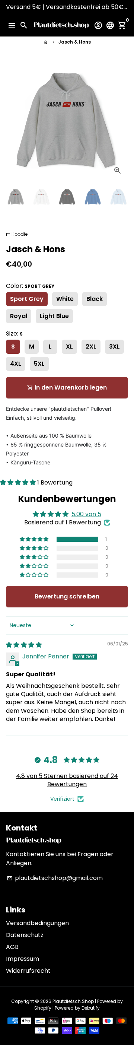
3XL (114, 346)
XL (69, 346)
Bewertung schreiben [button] (67, 596)
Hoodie (17, 234)
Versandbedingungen (37, 923)
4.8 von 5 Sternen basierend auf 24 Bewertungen (67, 780)
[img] (24, 645)
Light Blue (54, 316)
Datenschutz (25, 935)
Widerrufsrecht (28, 970)
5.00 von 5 (86, 514)
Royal (18, 316)
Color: (30, 286)
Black (94, 299)
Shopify (42, 1008)
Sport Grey (27, 299)
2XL (91, 346)
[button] (18, 482)
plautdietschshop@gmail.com (55, 878)
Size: (14, 333)
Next (121, 120)
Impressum (22, 959)
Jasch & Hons (74, 42)
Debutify (91, 1008)
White (65, 299)
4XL (15, 363)
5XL (39, 363)
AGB (12, 947)
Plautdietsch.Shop (73, 1001)
